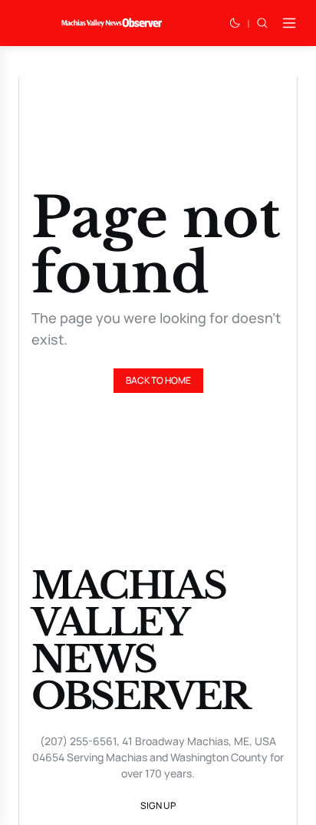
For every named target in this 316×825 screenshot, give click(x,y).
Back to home (158, 380)
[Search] (262, 23)
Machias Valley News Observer (140, 641)
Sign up (158, 805)
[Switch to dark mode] (235, 23)
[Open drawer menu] (289, 23)
